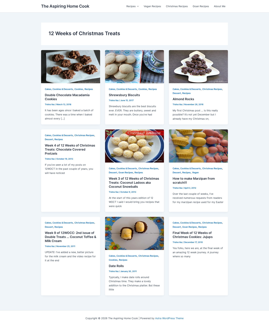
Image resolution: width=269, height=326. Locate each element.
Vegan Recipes (152, 6)
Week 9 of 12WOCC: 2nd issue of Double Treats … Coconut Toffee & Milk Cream (70, 237)
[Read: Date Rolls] (134, 233)
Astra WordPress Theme (169, 318)
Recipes (131, 6)
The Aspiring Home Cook (65, 6)
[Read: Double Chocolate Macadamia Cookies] (70, 66)
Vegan (195, 172)
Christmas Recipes (177, 6)
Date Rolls (116, 266)
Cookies (78, 89)
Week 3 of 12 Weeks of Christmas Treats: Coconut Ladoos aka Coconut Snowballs (134, 183)
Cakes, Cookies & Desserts (59, 89)
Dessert (177, 93)
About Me (219, 6)
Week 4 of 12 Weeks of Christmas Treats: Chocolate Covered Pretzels (70, 149)
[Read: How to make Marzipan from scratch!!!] (198, 145)
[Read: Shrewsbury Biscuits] (134, 66)
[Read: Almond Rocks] (198, 66)
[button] (137, 6)
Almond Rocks (183, 99)
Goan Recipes (201, 6)
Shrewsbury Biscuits (124, 95)
